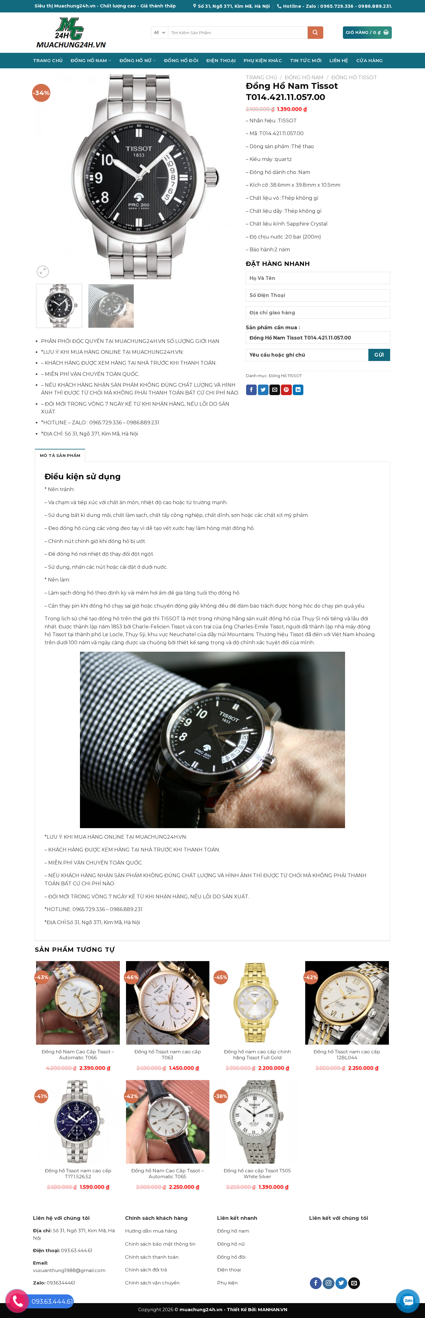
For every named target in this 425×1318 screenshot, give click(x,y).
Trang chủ (261, 77)
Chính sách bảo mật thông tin (160, 1244)
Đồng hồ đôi (231, 1257)
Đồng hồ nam (233, 1231)
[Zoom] (43, 272)
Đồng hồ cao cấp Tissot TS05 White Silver (257, 1174)
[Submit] (315, 32)
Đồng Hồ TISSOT (354, 77)
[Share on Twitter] (263, 390)
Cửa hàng (369, 60)
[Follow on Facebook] (316, 1283)
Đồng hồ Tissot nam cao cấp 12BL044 (347, 1055)
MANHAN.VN (272, 1309)
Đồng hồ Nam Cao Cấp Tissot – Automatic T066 (78, 1055)
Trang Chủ (48, 60)
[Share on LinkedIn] (298, 390)
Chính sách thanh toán (152, 1257)
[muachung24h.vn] (87, 32)
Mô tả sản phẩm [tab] (60, 455)
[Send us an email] (354, 1283)
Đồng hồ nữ (231, 1244)
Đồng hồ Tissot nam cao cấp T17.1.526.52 (78, 1174)
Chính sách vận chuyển (152, 1283)
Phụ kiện (227, 1283)
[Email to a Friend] (274, 390)
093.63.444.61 (62, 1250)
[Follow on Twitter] (341, 1283)
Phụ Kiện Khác (263, 60)
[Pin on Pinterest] (286, 390)
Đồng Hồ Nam (89, 60)
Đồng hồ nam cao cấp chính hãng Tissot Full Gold (257, 1055)
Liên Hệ (338, 60)
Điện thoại (229, 1270)
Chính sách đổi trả (146, 1270)
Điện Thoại (221, 60)
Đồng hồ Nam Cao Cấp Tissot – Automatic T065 (167, 1174)
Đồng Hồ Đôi (181, 60)
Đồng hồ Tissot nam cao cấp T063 (167, 1055)
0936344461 (54, 1283)
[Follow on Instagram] (328, 1283)
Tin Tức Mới (305, 60)
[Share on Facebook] (251, 390)
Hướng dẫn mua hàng (151, 1231)
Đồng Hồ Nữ (135, 60)
